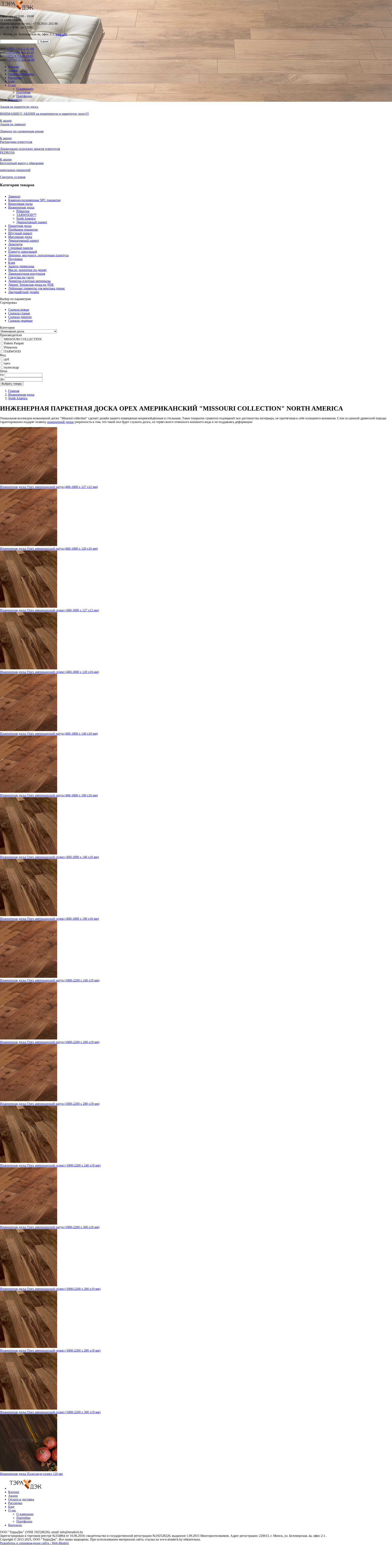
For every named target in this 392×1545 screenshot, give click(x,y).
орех (7, 363)
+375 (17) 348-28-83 (19, 56)
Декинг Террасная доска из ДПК (31, 284)
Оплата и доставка (21, 74)
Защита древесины (21, 266)
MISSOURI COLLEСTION (23, 339)
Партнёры (23, 92)
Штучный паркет (20, 233)
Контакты (15, 100)
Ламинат (14, 196)
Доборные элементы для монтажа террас (36, 288)
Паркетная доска (19, 226)
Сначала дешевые (20, 320)
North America (26, 218)
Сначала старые (19, 313)
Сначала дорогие (20, 317)
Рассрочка (15, 77)
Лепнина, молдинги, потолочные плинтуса (38, 255)
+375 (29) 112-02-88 (20, 48)
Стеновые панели (20, 248)
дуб (6, 359)
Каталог (13, 66)
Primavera (22, 211)
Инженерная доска (21, 207)
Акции (13, 70)
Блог (11, 81)
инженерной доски (60, 422)
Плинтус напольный (22, 251)
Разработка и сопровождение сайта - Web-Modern (34, 1543)
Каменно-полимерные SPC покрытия (34, 200)
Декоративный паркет (31, 222)
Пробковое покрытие (23, 229)
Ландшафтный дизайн (23, 292)
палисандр (11, 367)
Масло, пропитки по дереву (27, 270)
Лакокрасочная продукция (26, 273)
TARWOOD (12, 351)
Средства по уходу (21, 277)
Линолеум (15, 244)
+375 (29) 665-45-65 (20, 52)
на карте (61, 34)
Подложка (15, 259)
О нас (12, 85)
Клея (11, 262)
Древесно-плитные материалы (29, 281)
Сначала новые (18, 309)
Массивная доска (20, 237)
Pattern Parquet (14, 343)
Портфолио (24, 96)
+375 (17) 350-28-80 (21, 59)
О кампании (24, 88)
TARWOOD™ (26, 215)
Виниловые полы (20, 203)
